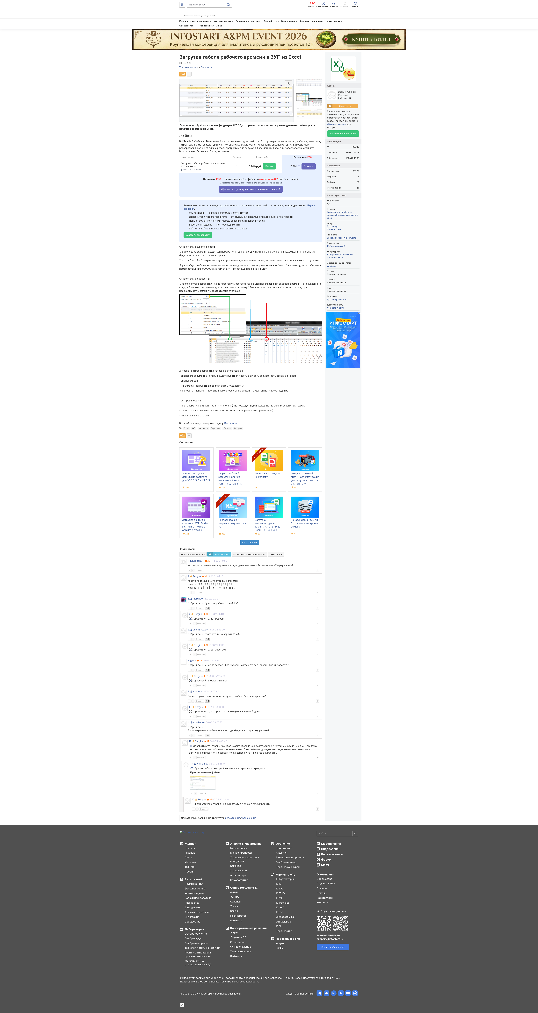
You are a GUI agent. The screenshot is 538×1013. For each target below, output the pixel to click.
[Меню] (182, 5)
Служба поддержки (333, 911)
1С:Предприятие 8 (336, 246)
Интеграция (192, 916)
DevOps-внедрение (196, 943)
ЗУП (193, 428)
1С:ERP (280, 883)
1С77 (278, 926)
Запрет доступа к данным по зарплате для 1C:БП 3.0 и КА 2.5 (196, 477)
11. (189, 722)
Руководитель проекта (290, 857)
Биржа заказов (332, 854)
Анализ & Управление (245, 843)
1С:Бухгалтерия (285, 879)
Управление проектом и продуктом (244, 859)
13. (191, 763)
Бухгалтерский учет (337, 299)
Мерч (325, 865)
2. (189, 576)
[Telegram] (319, 993)
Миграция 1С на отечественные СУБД (198, 962)
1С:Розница (282, 902)
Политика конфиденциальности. (239, 981)
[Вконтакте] (326, 993)
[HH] (334, 993)
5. (189, 629)
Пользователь (334, 229)
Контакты (322, 902)
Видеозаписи (330, 849)
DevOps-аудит (193, 938)
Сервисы (235, 901)
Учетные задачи (194, 893)
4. (190, 614)
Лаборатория (194, 929)
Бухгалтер (332, 226)
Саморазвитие (239, 880)
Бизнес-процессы (241, 852)
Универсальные (285, 916)
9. (189, 691)
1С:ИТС (234, 896)
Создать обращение (332, 947)
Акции (234, 892)
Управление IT (238, 870)
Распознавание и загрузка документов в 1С (232, 523)
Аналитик (281, 852)
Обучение (283, 843)
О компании (325, 874)
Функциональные (195, 888)
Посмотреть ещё (249, 542)
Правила (322, 888)
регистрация (232, 818)
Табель (227, 428)
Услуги (234, 906)
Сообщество (192, 921)
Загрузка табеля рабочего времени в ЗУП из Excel (240, 57)
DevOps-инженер (286, 862)
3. (189, 598)
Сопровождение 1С (244, 887)
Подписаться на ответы (194, 554)
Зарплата (203, 428)
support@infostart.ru (330, 939)
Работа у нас (325, 897)
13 (194, 804)
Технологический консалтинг (202, 947)
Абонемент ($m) (335, 307)
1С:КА (279, 888)
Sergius (197, 576)
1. (188, 560)
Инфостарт (230, 423)
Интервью (191, 862)
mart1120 (198, 598)
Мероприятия (331, 843)
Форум (326, 859)
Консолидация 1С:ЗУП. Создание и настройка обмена (305, 523)
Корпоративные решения (248, 928)
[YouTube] (348, 993)
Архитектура (238, 875)
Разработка (192, 902)
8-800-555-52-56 (328, 935)
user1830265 (200, 629)
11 (191, 746)
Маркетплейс (285, 874)
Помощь (322, 893)
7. (188, 660)
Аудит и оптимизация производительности (198, 954)
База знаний (193, 879)
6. (190, 645)
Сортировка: (248, 554)
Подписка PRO (194, 883)
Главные (190, 852)
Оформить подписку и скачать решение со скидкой (250, 189)
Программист (284, 848)
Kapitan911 (198, 560)
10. (190, 707)
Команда (235, 865)
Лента (188, 857)
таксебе (197, 691)
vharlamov (199, 722)
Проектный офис (288, 938)
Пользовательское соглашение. (199, 981)
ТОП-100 (190, 867)
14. (193, 799)
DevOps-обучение (196, 933)
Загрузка (238, 428)
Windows (331, 266)
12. (190, 741)
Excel (186, 428)
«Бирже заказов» (336, 124)
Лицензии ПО (238, 937)
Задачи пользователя (198, 897)
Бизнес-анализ (239, 848)
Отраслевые (237, 942)
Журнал (190, 843)
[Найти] (355, 833)
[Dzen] (341, 993)
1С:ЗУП (280, 907)
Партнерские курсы (288, 867)
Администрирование (197, 912)
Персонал (215, 428)
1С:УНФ (280, 893)
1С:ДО (279, 912)
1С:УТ (279, 897)
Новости (190, 848)
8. (190, 676)
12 (192, 768)
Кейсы (234, 910)
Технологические (240, 951)
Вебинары (236, 920)
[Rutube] (355, 993)
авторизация (248, 818)
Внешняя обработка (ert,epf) (341, 237)
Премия (189, 871)
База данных (192, 907)
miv (194, 660)
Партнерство (238, 915)
